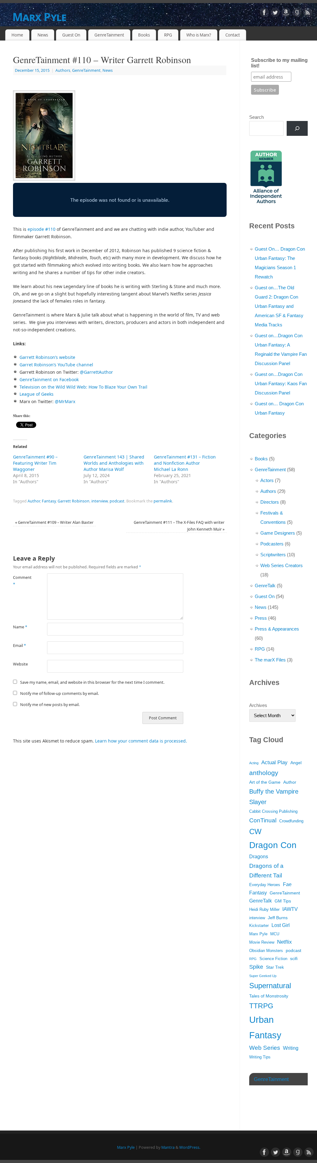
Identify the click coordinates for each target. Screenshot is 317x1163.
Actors (267, 480)
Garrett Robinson (73, 501)
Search (256, 117)
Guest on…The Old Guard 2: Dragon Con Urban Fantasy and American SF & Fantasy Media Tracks (279, 306)
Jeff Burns (278, 917)
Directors (269, 502)
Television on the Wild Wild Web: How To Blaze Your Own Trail (83, 387)
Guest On (71, 35)
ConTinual (262, 820)
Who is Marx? (198, 35)
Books (144, 35)
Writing (290, 1048)
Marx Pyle (39, 16)
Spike (256, 967)
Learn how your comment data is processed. (141, 741)
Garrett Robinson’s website (47, 357)
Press (261, 618)
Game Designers (277, 533)
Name (20, 627)
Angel (296, 762)
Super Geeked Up (262, 976)
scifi (293, 958)
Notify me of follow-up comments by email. (59, 693)
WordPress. (189, 1147)
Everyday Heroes (264, 885)
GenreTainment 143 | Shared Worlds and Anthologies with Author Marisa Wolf (114, 463)
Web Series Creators (281, 565)
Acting (253, 763)
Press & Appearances (277, 628)
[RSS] (307, 13)
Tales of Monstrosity (268, 995)
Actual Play (274, 762)
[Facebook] (264, 13)
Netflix (284, 942)
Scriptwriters (273, 554)
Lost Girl (280, 925)
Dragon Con (273, 845)
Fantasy (49, 501)
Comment (21, 581)
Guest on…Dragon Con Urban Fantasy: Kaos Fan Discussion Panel (281, 383)
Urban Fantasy (265, 1027)
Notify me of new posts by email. (50, 704)
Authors (62, 70)
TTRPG (261, 1006)
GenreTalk (265, 585)
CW (255, 831)
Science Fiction (273, 959)
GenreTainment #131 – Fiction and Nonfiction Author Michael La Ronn (185, 463)
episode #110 (41, 229)
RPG (168, 35)
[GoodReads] (297, 13)
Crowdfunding (291, 821)
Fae (287, 884)
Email (19, 645)
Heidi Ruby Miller (264, 909)
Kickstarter (259, 926)
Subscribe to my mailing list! (279, 63)
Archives (258, 705)
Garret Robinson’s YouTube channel (56, 365)
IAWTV (290, 909)
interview (99, 501)
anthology (263, 772)
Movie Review (261, 942)
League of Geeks (37, 394)
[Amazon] (286, 13)
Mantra (168, 1147)
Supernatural (270, 985)
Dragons (258, 856)
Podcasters (272, 543)
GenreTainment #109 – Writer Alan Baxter (54, 522)
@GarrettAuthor (96, 372)
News (42, 35)
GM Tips (283, 900)
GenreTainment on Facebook (49, 379)
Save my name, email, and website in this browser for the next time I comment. (92, 682)
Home (17, 35)
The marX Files (270, 659)
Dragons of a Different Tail (266, 871)
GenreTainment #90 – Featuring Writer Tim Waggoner (35, 463)
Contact (232, 35)
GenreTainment (109, 35)
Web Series (264, 1048)
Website (20, 664)
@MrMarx (65, 401)
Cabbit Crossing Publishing (273, 811)
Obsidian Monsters (266, 951)
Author (34, 501)
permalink (163, 501)
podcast (117, 501)
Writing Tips (260, 1057)
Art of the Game (264, 782)
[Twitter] (275, 13)
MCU (274, 934)
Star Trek (275, 967)
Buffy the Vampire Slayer (273, 796)
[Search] (297, 128)
